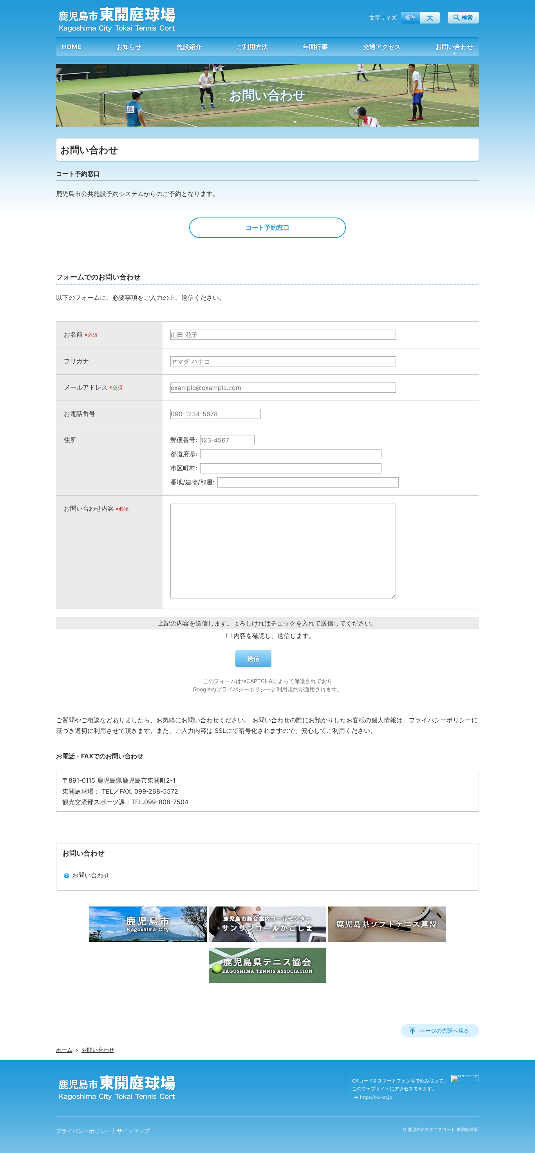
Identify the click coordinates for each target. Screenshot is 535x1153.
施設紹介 (189, 47)
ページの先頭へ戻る (444, 1030)
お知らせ (128, 47)
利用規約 (287, 689)
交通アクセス (382, 47)
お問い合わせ (454, 47)
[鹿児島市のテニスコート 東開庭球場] (116, 19)
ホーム (64, 1049)
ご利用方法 (252, 47)
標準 (410, 17)
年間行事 (315, 47)
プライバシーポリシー (243, 689)
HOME (71, 47)
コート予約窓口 (267, 227)
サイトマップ (133, 1131)
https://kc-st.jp (376, 1097)
